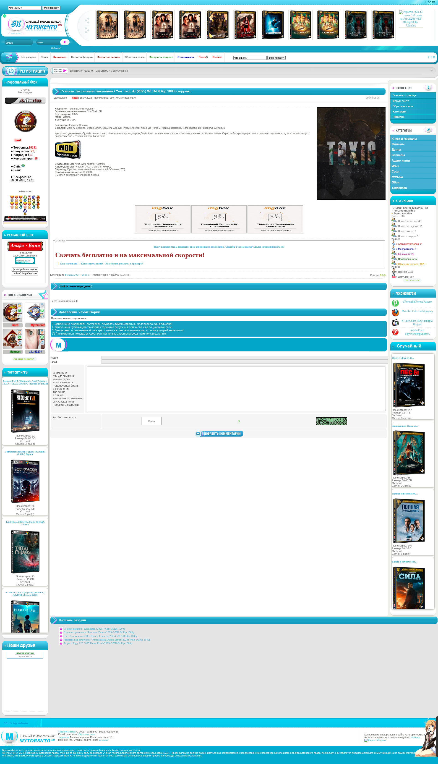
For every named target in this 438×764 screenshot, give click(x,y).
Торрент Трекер (67, 731)
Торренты (75, 70)
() (203, 57)
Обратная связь (135, 57)
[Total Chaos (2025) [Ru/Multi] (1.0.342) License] (25, 573)
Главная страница (404, 95)
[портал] (34, 25)
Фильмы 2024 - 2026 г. (77, 274)
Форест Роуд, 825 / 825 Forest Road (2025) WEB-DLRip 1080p (98, 643)
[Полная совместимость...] (409, 543)
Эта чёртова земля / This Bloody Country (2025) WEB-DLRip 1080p (101, 636)
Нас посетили (412, 280)
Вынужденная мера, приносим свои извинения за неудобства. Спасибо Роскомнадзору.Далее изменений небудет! (219, 246)
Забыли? (56, 48)
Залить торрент (119, 70)
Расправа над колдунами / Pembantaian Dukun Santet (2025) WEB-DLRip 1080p (107, 639)
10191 (33, 147)
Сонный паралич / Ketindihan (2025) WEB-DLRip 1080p (94, 628)
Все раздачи (28, 57)
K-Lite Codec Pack (417, 322)
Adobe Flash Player (417, 332)
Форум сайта (401, 101)
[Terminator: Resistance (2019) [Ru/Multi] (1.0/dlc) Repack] (25, 503)
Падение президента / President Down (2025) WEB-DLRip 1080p (99, 632)
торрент (103, 739)
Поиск (45, 57)
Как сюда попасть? (23, 358)
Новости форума (82, 57)
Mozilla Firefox (417, 311)
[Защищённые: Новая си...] (409, 475)
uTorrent (417, 301)
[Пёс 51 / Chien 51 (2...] (409, 407)
